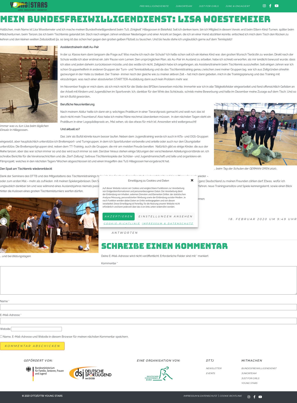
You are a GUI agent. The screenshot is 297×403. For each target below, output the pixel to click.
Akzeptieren (118, 216)
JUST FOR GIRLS (250, 378)
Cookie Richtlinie (230, 396)
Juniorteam (184, 6)
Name (4, 301)
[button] (192, 181)
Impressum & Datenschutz (167, 223)
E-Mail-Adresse (10, 315)
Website (5, 329)
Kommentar (109, 263)
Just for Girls (209, 6)
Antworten (125, 232)
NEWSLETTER (213, 368)
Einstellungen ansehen (165, 216)
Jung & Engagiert (238, 6)
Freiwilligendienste (154, 6)
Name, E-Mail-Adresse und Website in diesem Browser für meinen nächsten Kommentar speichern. (65, 336)
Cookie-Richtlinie (122, 223)
